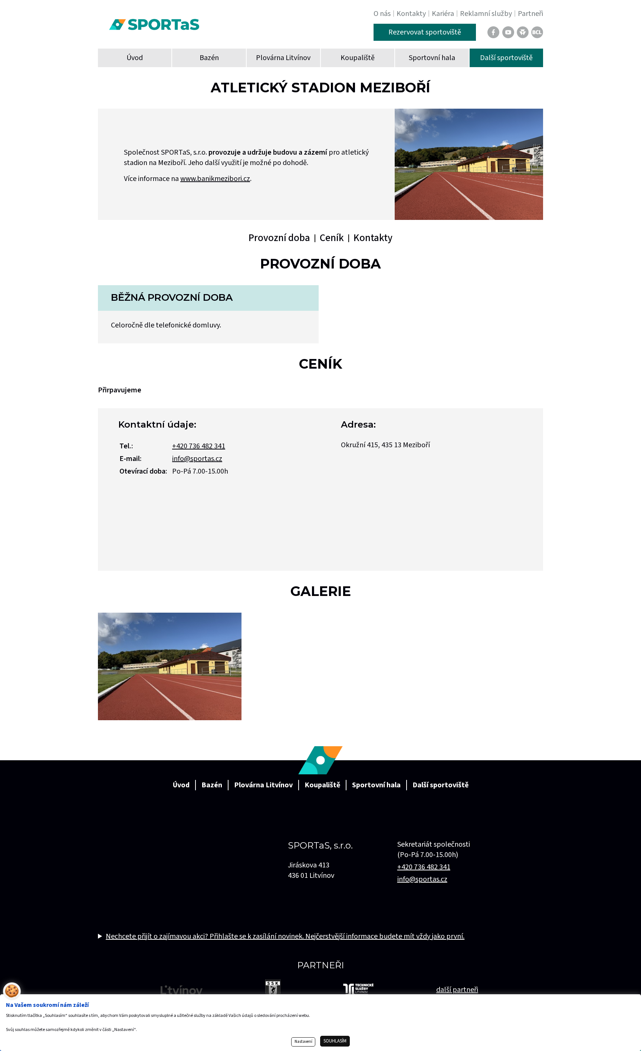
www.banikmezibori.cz (215, 179)
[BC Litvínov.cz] (537, 32)
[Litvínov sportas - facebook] (493, 32)
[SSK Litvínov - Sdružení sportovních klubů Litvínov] (272, 989)
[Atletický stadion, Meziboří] (169, 666)
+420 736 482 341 (198, 446)
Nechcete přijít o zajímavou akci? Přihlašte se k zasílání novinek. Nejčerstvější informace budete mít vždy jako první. (285, 936)
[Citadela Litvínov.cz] (523, 32)
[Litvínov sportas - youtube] (508, 32)
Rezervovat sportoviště (424, 32)
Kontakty (373, 238)
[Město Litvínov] (182, 990)
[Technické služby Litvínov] (358, 989)
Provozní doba (279, 238)
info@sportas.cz (197, 459)
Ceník (332, 238)
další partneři (457, 990)
